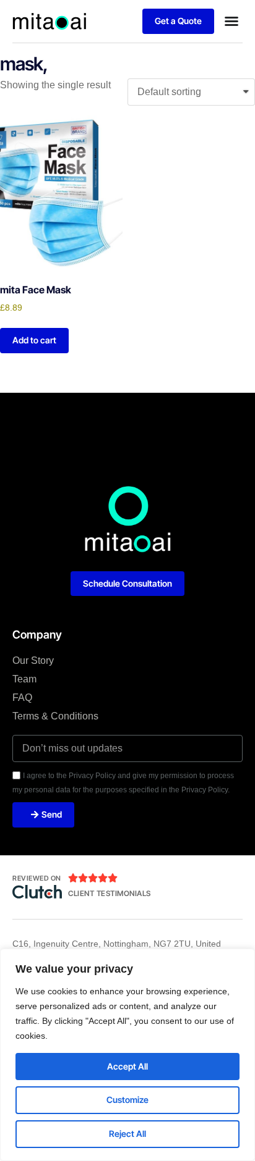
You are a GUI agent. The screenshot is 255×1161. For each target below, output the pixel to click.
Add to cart (34, 340)
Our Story (33, 660)
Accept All (127, 1066)
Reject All (127, 1133)
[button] (231, 21)
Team (24, 679)
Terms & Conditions (55, 716)
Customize (127, 1099)
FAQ (22, 697)
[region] (127, 1055)
